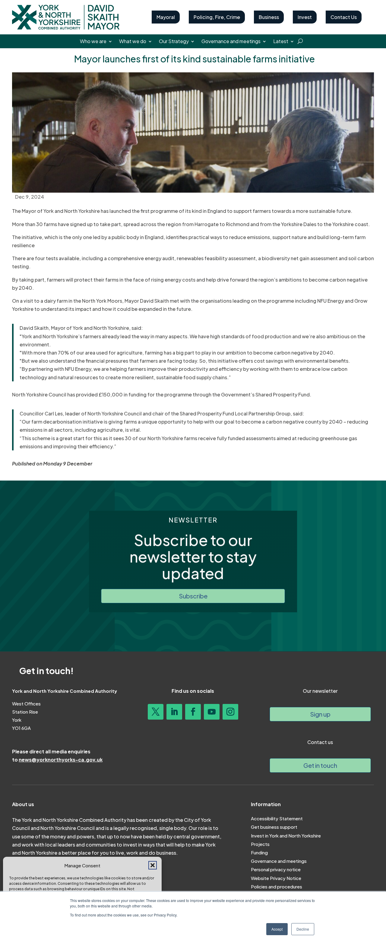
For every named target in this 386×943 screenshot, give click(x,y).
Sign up (320, 714)
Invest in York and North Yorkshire (286, 835)
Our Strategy (174, 41)
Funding (259, 852)
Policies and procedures (276, 886)
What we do (132, 41)
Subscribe (193, 596)
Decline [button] (302, 929)
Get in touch (320, 765)
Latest (280, 41)
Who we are (93, 41)
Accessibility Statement (277, 818)
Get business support (274, 827)
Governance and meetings (231, 41)
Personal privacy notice (276, 869)
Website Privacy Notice (276, 878)
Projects (260, 844)
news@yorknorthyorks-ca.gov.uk (61, 759)
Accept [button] (277, 929)
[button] (153, 865)
